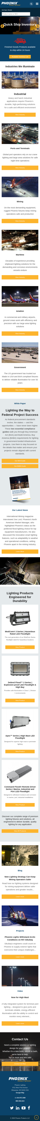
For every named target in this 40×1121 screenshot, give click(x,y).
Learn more (20, 896)
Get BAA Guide (20, 461)
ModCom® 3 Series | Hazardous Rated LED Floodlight (20, 632)
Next (37, 26)
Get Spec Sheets (7, 10)
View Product (20, 647)
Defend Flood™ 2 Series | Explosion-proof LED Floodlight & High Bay (20, 684)
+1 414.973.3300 (20, 1098)
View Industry (20, 115)
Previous (2, 26)
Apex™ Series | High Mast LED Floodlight (20, 737)
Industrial (20, 93)
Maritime (20, 255)
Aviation (20, 311)
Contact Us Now (20, 1064)
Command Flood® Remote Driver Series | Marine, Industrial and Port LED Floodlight (20, 789)
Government (20, 367)
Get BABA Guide (20, 466)
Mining (20, 201)
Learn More (20, 52)
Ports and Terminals (20, 148)
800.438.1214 (20, 1101)
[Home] (11, 4)
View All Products (20, 831)
